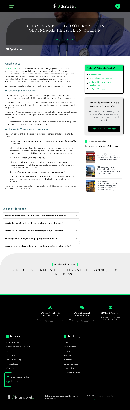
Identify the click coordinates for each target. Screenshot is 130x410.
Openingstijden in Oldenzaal (18, 346)
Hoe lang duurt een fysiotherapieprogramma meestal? (41, 238)
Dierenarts (68, 342)
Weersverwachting (13, 359)
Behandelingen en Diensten (100, 78)
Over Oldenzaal (12, 342)
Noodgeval (10, 355)
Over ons (10, 368)
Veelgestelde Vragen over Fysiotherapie (100, 84)
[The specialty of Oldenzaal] (50, 307)
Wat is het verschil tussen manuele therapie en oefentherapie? (41, 215)
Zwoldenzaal (69, 359)
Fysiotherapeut (17, 49)
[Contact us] (110, 307)
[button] (117, 6)
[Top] (8, 377)
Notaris (67, 351)
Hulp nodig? (110, 312)
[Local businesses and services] (82, 307)
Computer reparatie (72, 372)
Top (8, 381)
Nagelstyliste (69, 368)
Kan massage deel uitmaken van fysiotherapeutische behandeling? (41, 246)
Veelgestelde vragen (97, 88)
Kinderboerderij (70, 346)
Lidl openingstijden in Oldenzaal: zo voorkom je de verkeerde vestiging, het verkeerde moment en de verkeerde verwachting (108, 185)
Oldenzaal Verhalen (82, 314)
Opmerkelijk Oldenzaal (50, 314)
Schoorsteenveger (71, 364)
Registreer (10, 372)
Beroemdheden (12, 364)
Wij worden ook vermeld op (17, 377)
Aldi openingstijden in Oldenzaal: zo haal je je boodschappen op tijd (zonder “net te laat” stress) (109, 170)
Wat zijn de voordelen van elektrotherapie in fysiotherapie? (41, 231)
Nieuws (9, 351)
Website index (12, 381)
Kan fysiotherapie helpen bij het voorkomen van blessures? (41, 223)
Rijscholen (68, 355)
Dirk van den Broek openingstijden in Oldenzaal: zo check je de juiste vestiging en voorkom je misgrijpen (108, 156)
